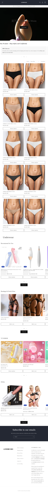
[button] (2, 2)
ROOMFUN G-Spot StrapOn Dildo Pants (30, 408)
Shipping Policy (20, 450)
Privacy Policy (19, 453)
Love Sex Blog (20, 463)
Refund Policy (19, 455)
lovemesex (22, 490)
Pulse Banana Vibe (4, 364)
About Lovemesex (20, 447)
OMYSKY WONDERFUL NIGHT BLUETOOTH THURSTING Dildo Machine (11, 409)
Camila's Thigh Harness (5, 317)
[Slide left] (21, 57)
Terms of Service (20, 458)
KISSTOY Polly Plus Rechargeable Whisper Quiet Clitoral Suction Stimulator (11, 270)
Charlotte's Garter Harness (27, 317)
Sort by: (28, 61)
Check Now (24, 27)
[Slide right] (26, 57)
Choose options (13, 94)
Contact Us (19, 461)
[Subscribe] (33, 436)
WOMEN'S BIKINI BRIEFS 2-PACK (30, 123)
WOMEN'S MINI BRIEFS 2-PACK (9, 191)
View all (24, 284)
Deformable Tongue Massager (28, 364)
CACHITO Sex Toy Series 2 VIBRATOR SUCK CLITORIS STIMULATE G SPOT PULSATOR (33, 270)
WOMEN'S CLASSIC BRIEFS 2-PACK (9, 89)
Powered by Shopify (27, 490)
